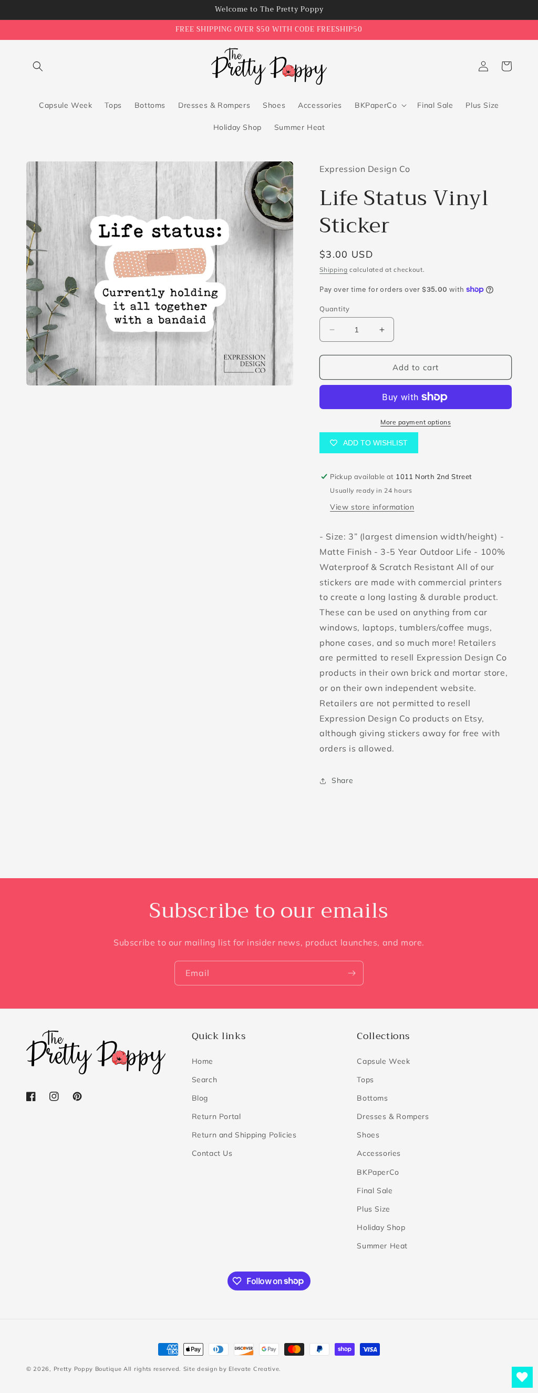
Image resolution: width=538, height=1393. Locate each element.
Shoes (368, 1135)
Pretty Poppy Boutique (88, 1368)
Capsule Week (383, 1061)
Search (205, 1079)
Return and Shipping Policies (244, 1135)
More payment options (415, 422)
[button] (37, 66)
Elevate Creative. (255, 1368)
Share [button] (342, 780)
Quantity (334, 308)
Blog (200, 1098)
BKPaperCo (378, 1172)
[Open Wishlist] (522, 1377)
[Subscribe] (351, 973)
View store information (372, 507)
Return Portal (216, 1116)
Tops (365, 1079)
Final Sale (374, 1190)
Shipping (333, 269)
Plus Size (373, 1209)
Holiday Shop (381, 1227)
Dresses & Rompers (393, 1116)
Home (202, 1061)
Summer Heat (382, 1245)
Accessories (379, 1153)
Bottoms (372, 1098)
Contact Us (212, 1153)
